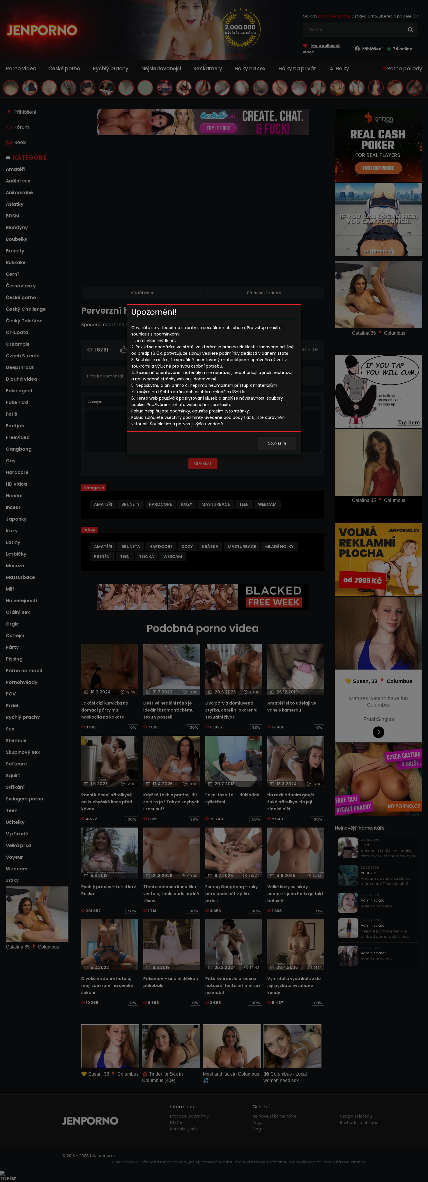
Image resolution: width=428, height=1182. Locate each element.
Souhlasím (277, 443)
